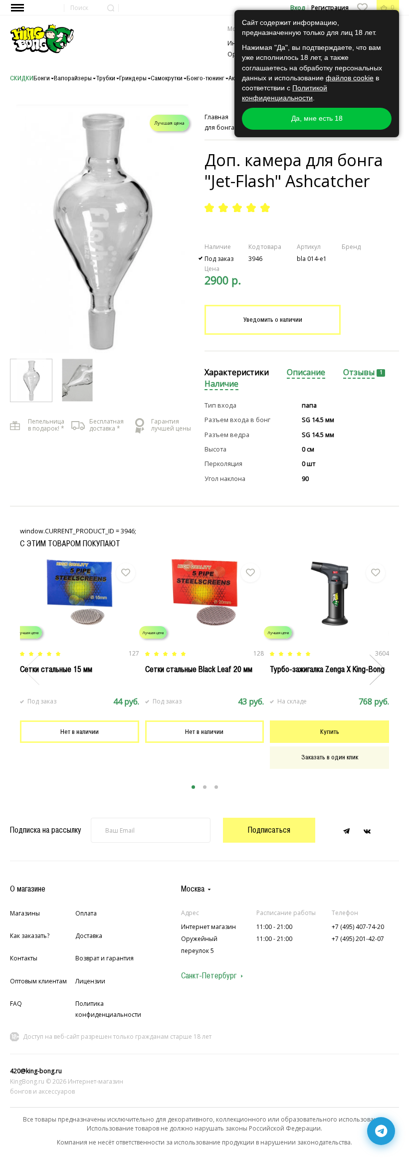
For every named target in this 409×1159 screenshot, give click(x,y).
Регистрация (330, 7)
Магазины (25, 913)
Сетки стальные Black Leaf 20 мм (198, 669)
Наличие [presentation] (221, 384)
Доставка (88, 935)
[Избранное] (362, 7)
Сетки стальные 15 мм (56, 669)
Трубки (105, 78)
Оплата (86, 913)
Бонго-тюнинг (205, 78)
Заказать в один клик (329, 757)
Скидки (21, 78)
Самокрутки (167, 78)
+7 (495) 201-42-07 (358, 938)
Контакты (23, 958)
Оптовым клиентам (38, 981)
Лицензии (90, 981)
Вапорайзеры (73, 78)
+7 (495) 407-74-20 (358, 927)
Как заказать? (29, 935)
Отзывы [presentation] (359, 372)
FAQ (16, 1003)
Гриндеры (133, 78)
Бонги (41, 78)
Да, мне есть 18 (317, 118)
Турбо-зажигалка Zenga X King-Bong (327, 669)
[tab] (236, 373)
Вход (297, 7)
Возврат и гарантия (104, 958)
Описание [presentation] (306, 372)
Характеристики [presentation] (236, 372)
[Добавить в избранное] (125, 572)
